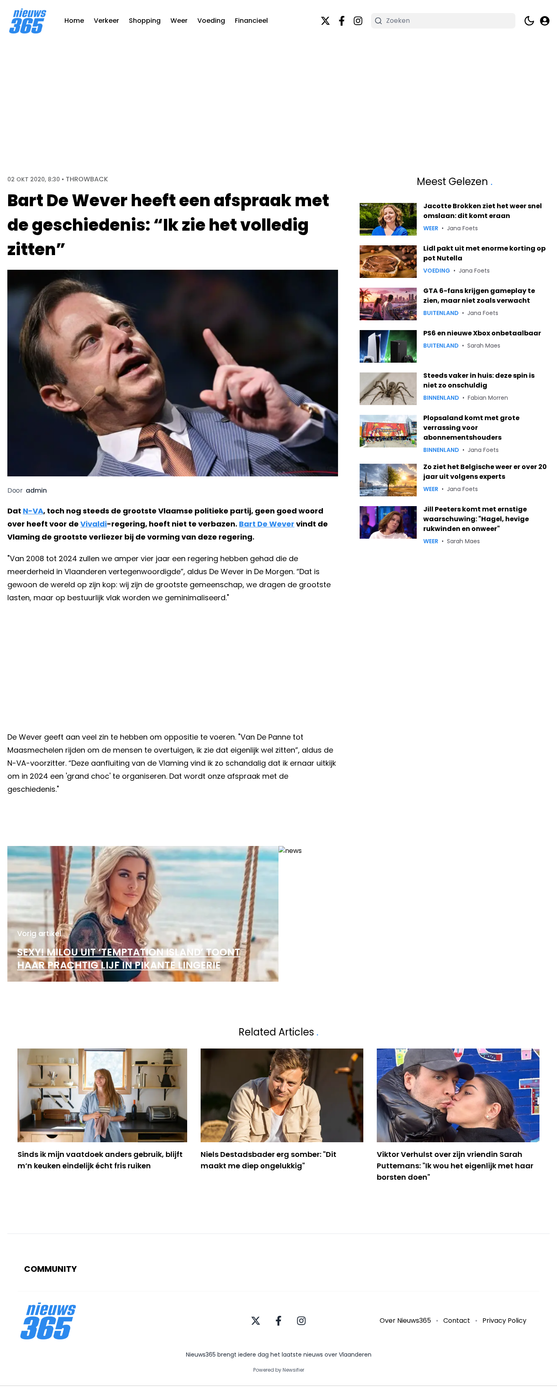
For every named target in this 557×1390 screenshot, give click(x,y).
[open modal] (545, 21)
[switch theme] (529, 20)
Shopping (145, 20)
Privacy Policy (504, 1320)
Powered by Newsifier (278, 1370)
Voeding (211, 20)
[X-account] (325, 21)
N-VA (33, 511)
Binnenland (441, 398)
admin (36, 491)
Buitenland (441, 313)
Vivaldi (93, 524)
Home (74, 20)
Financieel (251, 20)
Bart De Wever (266, 524)
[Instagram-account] (358, 21)
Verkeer (106, 20)
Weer (179, 20)
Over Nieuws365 (405, 1320)
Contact (456, 1320)
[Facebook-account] (342, 21)
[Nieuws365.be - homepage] (27, 21)
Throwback (87, 179)
